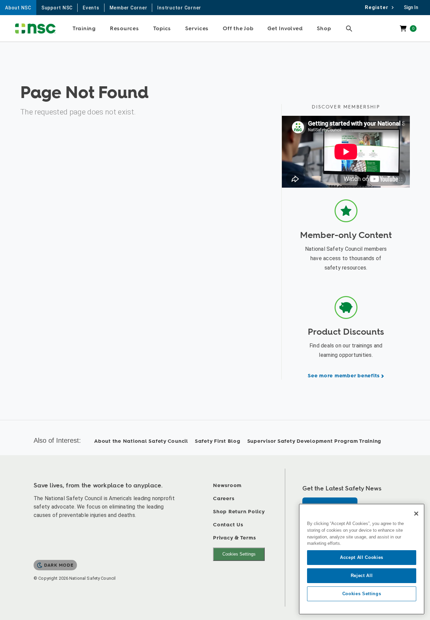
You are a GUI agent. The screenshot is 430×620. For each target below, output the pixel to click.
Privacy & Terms (234, 537)
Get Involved (285, 28)
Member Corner (128, 7)
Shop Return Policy (239, 511)
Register (378, 7)
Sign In (411, 7)
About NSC (18, 7)
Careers (223, 498)
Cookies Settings (239, 554)
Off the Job (238, 28)
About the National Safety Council (141, 441)
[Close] (416, 513)
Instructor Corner (179, 7)
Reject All (362, 575)
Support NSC (57, 7)
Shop (324, 28)
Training (84, 28)
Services (197, 28)
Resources (124, 28)
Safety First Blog (218, 441)
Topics (162, 28)
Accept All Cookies (361, 557)
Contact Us (228, 524)
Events (91, 7)
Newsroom (227, 485)
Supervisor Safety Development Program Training (314, 441)
